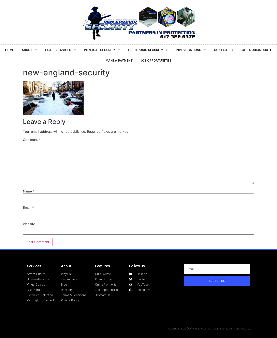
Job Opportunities (156, 60)
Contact (221, 50)
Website (29, 224)
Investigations (188, 50)
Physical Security (99, 50)
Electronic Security (145, 50)
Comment (32, 139)
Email (28, 207)
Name (28, 191)
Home (9, 50)
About (27, 50)
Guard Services (58, 50)
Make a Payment (119, 60)
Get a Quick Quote (257, 50)
